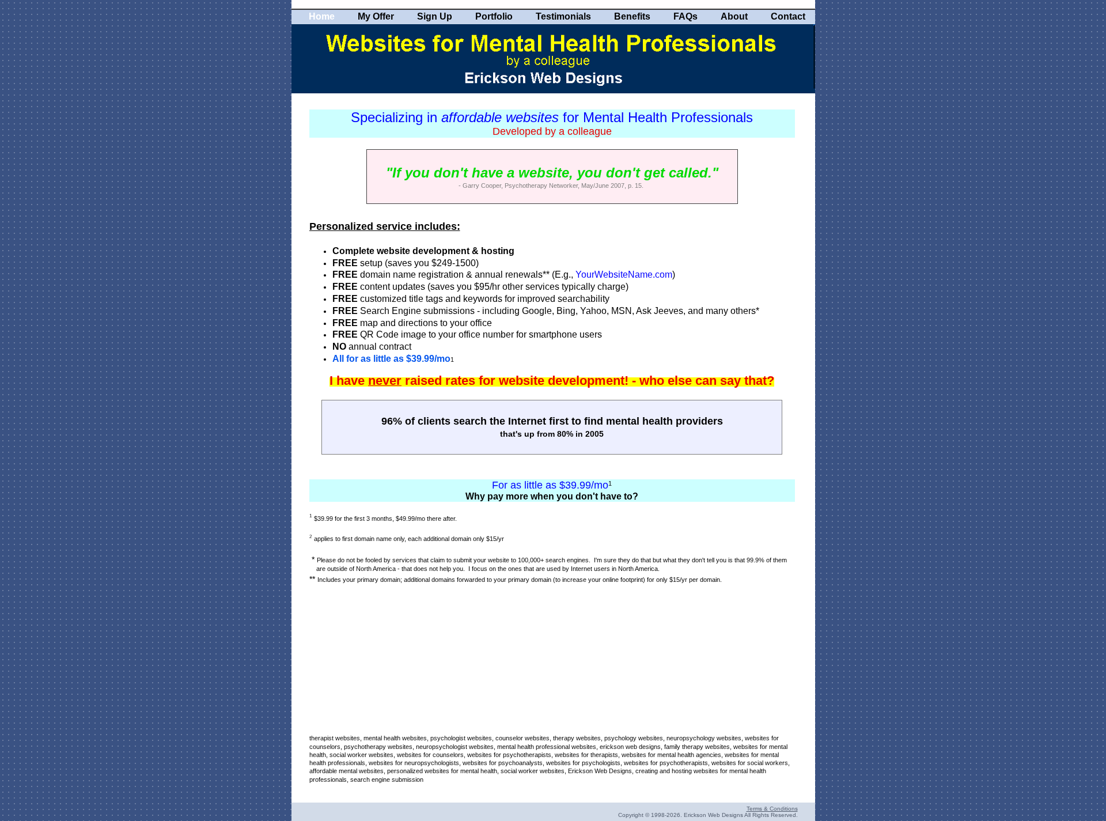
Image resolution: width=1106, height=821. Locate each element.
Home (322, 16)
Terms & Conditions (772, 808)
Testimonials (563, 16)
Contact (788, 16)
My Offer (376, 16)
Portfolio (494, 16)
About (734, 16)
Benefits (632, 16)
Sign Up (434, 16)
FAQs (685, 16)
